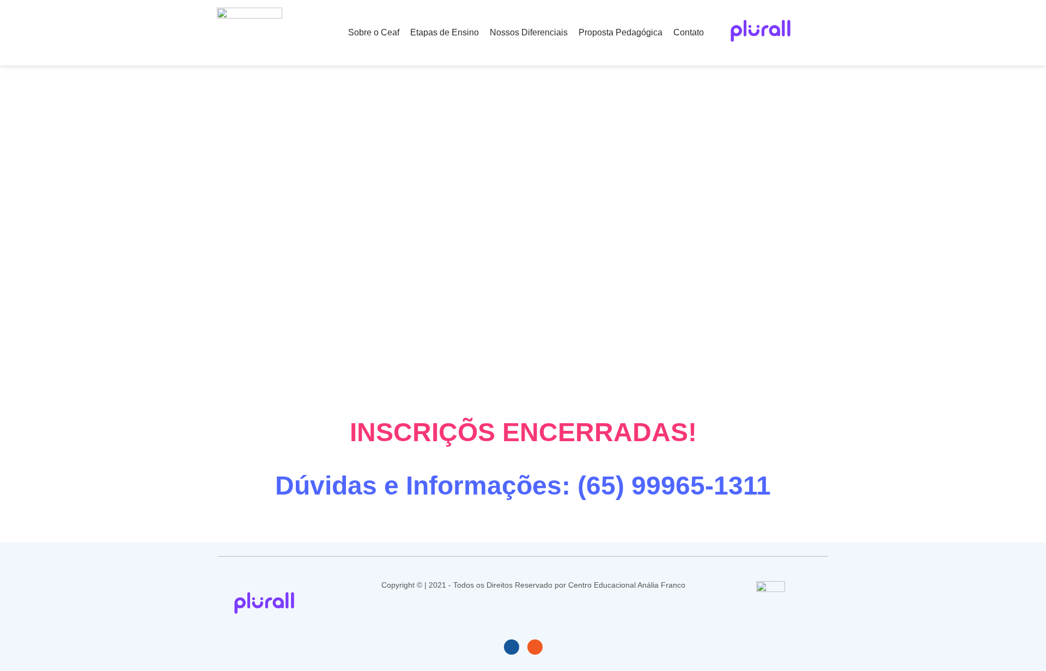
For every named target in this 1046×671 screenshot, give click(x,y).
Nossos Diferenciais (529, 32)
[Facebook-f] (511, 647)
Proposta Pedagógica (620, 32)
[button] (812, 33)
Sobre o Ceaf (373, 32)
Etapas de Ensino (444, 32)
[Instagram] (535, 647)
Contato (688, 32)
